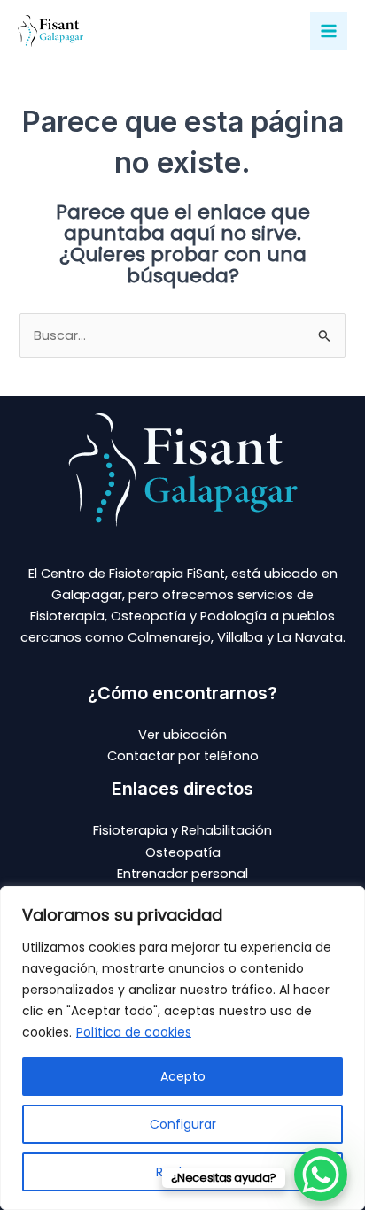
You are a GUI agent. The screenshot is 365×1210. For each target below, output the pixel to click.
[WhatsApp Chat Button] (320, 1174)
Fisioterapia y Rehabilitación (182, 830)
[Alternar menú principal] (328, 31)
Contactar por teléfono (183, 756)
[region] (182, 1048)
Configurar (183, 1124)
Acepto (183, 1076)
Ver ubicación (182, 735)
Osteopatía (183, 852)
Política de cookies (133, 1032)
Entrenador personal (182, 873)
